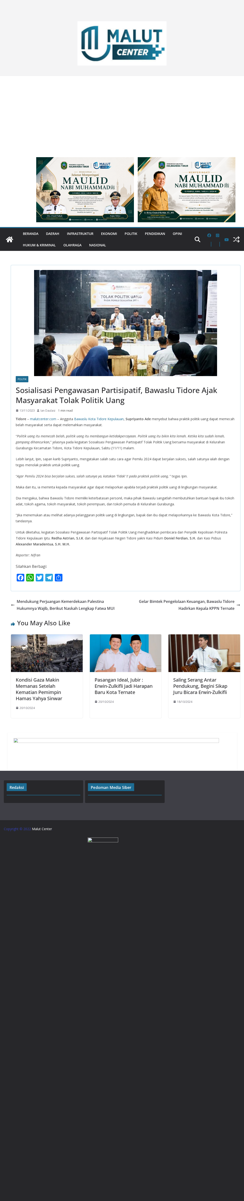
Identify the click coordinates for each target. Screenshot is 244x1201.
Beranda (30, 233)
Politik (131, 233)
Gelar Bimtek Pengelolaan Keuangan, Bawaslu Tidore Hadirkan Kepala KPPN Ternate (186, 605)
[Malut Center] (9, 239)
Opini (177, 233)
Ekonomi (109, 233)
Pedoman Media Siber (111, 787)
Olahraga (72, 245)
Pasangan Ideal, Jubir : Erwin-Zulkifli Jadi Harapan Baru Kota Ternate (123, 686)
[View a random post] (236, 239)
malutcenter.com (43, 419)
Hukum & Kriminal (39, 245)
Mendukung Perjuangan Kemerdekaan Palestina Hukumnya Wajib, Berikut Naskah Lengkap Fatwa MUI (66, 605)
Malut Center (42, 829)
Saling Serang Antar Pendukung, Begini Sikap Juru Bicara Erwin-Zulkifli (200, 686)
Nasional (97, 245)
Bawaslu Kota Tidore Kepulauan (99, 419)
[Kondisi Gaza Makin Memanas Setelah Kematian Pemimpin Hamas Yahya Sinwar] (47, 637)
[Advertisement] (122, 114)
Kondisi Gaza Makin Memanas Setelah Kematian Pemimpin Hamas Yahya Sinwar (39, 689)
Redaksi (17, 787)
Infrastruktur (80, 233)
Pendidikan (155, 233)
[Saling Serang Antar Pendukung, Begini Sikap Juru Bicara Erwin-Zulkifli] (204, 637)
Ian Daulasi (48, 411)
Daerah (52, 233)
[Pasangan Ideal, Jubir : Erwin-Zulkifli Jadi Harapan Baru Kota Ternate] (126, 637)
